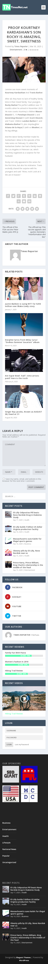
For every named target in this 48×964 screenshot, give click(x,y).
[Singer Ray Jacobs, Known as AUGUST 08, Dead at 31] (24, 396)
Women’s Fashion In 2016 (16, 661)
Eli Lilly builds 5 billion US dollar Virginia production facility (27, 528)
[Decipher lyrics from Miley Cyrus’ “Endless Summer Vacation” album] (24, 324)
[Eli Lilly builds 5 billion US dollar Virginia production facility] (8, 528)
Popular (6, 855)
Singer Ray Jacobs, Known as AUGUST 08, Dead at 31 (23, 412)
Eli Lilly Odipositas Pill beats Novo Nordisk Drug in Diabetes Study (27, 515)
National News (9, 849)
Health (26, 520)
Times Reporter (21, 46)
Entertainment (16, 49)
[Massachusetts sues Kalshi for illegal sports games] (8, 540)
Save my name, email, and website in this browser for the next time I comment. (21, 480)
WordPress (24, 960)
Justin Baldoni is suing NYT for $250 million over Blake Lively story (23, 305)
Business (27, 544)
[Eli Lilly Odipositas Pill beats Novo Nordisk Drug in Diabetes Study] (8, 514)
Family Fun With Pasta (15, 652)
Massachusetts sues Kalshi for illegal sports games (27, 539)
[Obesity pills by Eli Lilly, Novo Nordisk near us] (8, 552)
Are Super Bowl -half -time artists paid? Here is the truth (22, 376)
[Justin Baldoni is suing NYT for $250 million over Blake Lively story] (24, 288)
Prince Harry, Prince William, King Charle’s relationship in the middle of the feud (28, 565)
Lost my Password (22, 744)
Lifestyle (6, 842)
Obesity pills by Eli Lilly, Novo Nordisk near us (26, 551)
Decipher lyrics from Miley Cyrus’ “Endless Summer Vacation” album (22, 341)
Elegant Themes (23, 957)
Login (9, 744)
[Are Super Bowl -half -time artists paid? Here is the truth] (24, 360)
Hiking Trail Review (14, 670)
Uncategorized (9, 862)
